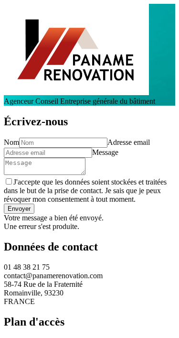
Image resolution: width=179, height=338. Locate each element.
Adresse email (128, 142)
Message (105, 152)
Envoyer (19, 208)
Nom (11, 142)
